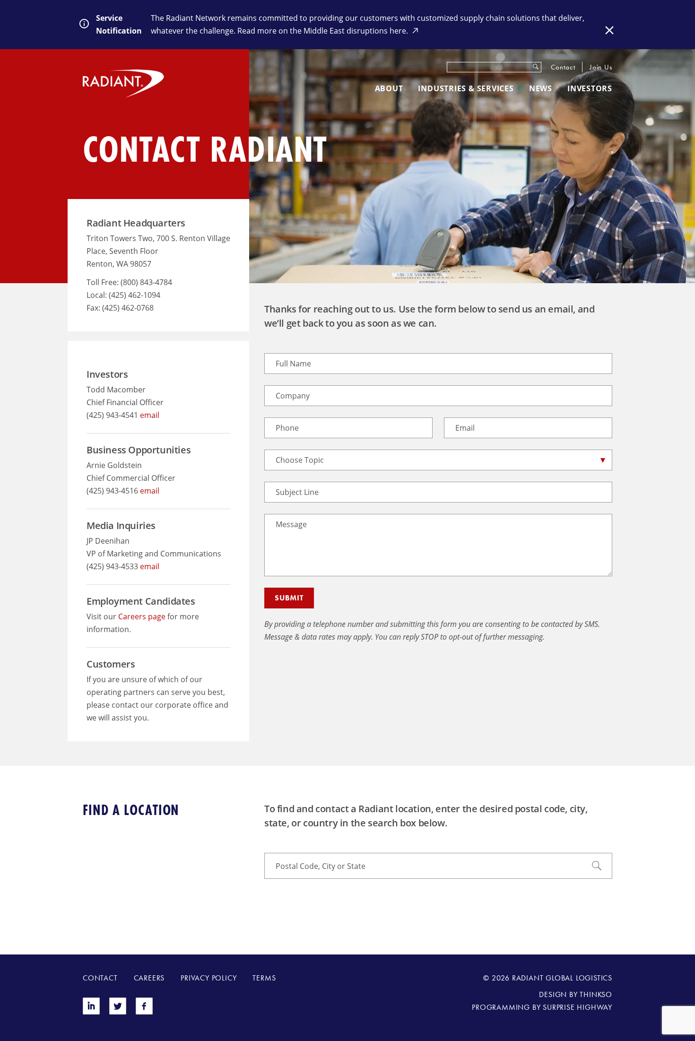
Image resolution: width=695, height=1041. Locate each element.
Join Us (601, 67)
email (149, 415)
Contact (563, 67)
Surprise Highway (577, 1007)
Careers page (141, 616)
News (540, 88)
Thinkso (596, 994)
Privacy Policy (208, 978)
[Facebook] (144, 1012)
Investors (589, 88)
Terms (264, 978)
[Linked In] (91, 1012)
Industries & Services (465, 88)
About (389, 88)
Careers (149, 978)
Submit (289, 598)
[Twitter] (117, 1012)
